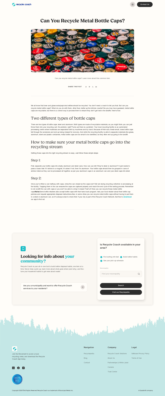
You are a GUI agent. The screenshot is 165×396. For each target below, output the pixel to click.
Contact (87, 363)
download (127, 197)
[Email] (96, 87)
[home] (21, 4)
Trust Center (112, 372)
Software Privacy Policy (140, 353)
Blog (85, 358)
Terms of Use (136, 358)
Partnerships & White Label (118, 363)
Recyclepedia (89, 353)
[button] (132, 4)
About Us (111, 358)
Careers (111, 367)
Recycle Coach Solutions (117, 353)
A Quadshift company (145, 390)
